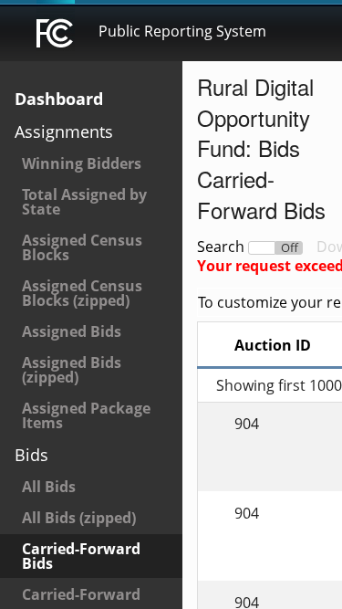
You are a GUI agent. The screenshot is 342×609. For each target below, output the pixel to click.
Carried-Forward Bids (81, 556)
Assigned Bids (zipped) (71, 369)
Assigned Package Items (86, 415)
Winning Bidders (81, 163)
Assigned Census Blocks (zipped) (82, 293)
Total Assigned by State (84, 201)
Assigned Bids (71, 331)
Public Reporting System (182, 31)
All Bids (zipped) (79, 518)
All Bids (49, 487)
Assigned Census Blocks (82, 247)
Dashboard (59, 99)
